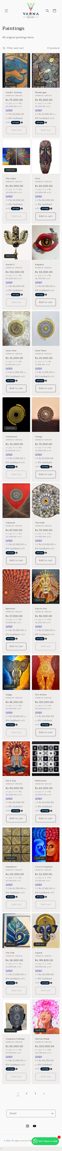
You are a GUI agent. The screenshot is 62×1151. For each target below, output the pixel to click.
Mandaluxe (11, 867)
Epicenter (10, 609)
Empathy (39, 264)
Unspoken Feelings (15, 1039)
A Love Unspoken (44, 867)
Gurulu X (10, 264)
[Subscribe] (51, 1113)
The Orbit (40, 523)
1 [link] (18, 1093)
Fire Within (41, 695)
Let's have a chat (48, 1141)
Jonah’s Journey (14, 92)
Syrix (37, 178)
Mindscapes (41, 92)
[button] (6, 10)
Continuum (11, 437)
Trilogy (38, 437)
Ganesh (38, 953)
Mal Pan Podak (42, 1039)
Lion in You (41, 609)
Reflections (41, 781)
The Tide (10, 953)
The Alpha (11, 178)
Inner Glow (11, 350)
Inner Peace (41, 350)
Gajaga (9, 695)
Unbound (10, 523)
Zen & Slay (11, 781)
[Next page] (43, 1093)
